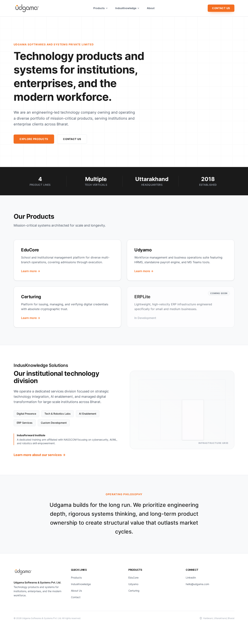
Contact (75, 597)
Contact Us (221, 8)
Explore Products (34, 139)
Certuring (133, 590)
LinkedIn (191, 577)
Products (99, 8)
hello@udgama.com (197, 584)
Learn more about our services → (40, 455)
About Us (76, 590)
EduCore (133, 577)
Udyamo (133, 584)
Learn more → (30, 271)
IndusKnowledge (125, 8)
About (151, 8)
